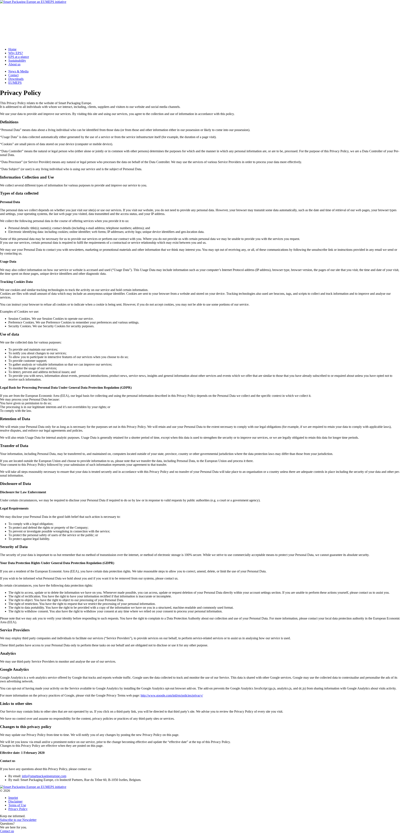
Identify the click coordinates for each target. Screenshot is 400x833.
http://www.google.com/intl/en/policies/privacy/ (172, 695)
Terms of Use (17, 805)
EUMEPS (15, 20)
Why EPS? (15, 31)
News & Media (18, 9)
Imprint (13, 797)
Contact (13, 12)
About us (14, 42)
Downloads (16, 16)
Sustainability (17, 38)
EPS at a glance (18, 34)
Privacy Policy (18, 809)
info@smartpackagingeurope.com (44, 776)
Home (12, 27)
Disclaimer (15, 801)
